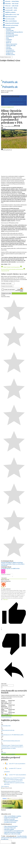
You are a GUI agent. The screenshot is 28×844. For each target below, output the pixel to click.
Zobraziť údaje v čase (6, 715)
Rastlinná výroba (10, 51)
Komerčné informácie (12, 35)
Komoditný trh (10, 36)
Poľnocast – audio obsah (10, 5)
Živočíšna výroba (10, 54)
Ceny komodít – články (10, 8)
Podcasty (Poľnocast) (10, 828)
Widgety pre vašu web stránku (12, 834)
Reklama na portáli (9, 819)
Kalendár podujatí (9, 829)
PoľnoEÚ (8, 47)
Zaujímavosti (9, 53)
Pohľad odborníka (11, 45)
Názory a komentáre (11, 44)
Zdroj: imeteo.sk (5, 786)
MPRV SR (8, 42)
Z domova (3, 107)
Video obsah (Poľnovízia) (10, 826)
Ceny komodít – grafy (10, 10)
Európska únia (10, 33)
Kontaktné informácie (10, 822)
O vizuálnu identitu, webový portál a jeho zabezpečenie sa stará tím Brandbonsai (14, 838)
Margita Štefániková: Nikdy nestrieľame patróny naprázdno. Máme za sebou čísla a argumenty (12, 564)
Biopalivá (8, 29)
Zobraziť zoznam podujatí (8, 754)
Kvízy (7, 38)
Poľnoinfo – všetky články (11, 1)
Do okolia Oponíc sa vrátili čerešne (10, 568)
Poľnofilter (9, 48)
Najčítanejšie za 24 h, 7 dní (11, 14)
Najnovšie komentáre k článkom (13, 832)
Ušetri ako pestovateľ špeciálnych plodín (13, 98)
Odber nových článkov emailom (12, 816)
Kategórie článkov (9, 27)
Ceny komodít (10, 30)
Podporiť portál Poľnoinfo (11, 23)
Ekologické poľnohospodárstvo (14, 32)
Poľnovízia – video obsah (10, 3)
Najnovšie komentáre (10, 16)
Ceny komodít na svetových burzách (14, 831)
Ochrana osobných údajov (11, 820)
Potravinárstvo (10, 50)
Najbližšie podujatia (9, 12)
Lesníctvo (8, 41)
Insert (13, 843)
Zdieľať (10, 267)
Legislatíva (9, 39)
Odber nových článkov (10, 21)
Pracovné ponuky (9, 19)
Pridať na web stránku (6, 717)
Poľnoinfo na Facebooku (10, 25)
